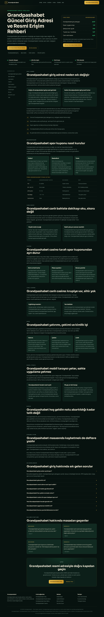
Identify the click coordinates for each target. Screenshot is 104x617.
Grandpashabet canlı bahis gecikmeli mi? (40, 489)
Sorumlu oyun (11, 94)
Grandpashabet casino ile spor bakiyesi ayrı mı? (42, 497)
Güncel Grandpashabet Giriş (72, 45)
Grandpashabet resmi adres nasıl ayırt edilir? (41, 484)
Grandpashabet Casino (42, 603)
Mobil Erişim (60, 596)
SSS (63, 2)
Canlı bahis (10, 79)
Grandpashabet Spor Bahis (42, 601)
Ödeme (59, 2)
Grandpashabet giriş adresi (14, 74)
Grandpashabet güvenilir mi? (36, 480)
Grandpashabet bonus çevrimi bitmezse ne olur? (42, 510)
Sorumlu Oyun (60, 603)
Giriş (40, 2)
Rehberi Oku (69, 581)
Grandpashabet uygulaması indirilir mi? (39, 506)
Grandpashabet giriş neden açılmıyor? (39, 471)
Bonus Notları (60, 601)
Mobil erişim (11, 89)
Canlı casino (11, 84)
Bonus (9, 92)
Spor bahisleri (11, 76)
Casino (49, 2)
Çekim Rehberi (60, 599)
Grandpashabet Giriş (92, 2)
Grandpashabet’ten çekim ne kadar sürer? (40, 493)
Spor (44, 2)
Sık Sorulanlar (33, 48)
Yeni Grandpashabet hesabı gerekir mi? (39, 501)
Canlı (54, 2)
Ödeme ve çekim (12, 87)
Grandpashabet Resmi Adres (17, 47)
